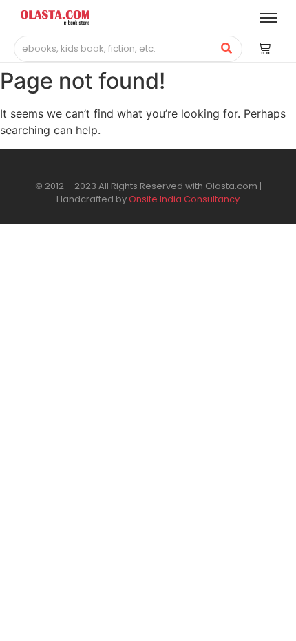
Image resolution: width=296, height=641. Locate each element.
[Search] (227, 49)
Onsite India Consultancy (184, 199)
